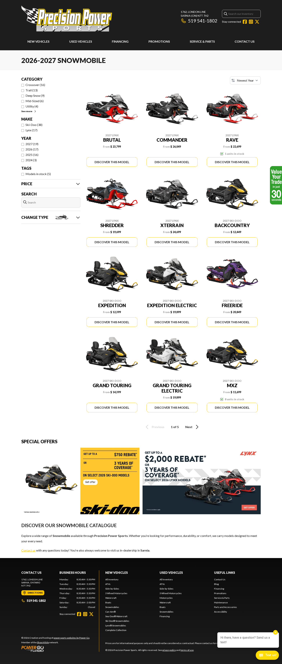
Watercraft (110, 597)
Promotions (159, 41)
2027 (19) (32, 144)
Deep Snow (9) (35, 95)
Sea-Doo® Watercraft (116, 616)
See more (26, 111)
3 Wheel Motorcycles (116, 593)
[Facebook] (244, 21)
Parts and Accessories (225, 607)
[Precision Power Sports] (66, 18)
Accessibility (220, 611)
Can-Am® (110, 611)
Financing (120, 41)
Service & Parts (202, 41)
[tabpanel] (77, 593)
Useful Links (224, 572)
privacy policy (169, 650)
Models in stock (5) (38, 174)
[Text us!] (267, 655)
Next (188, 427)
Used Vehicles (80, 41)
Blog (216, 584)
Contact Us (245, 41)
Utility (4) (32, 106)
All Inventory (111, 579)
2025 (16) (32, 154)
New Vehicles (38, 41)
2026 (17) (32, 149)
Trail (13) (32, 90)
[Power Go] (55, 649)
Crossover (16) (35, 85)
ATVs (107, 584)
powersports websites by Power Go (71, 637)
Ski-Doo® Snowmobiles (117, 620)
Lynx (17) (31, 130)
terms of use (187, 650)
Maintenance (221, 602)
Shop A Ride (43, 642)
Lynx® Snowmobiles (115, 625)
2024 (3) (31, 160)
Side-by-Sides (112, 588)
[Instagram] (251, 21)
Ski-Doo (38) (34, 125)
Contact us (28, 550)
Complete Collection (115, 630)
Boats (108, 602)
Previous (158, 427)
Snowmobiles (112, 607)
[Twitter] (257, 21)
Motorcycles (166, 597)
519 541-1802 (202, 20)
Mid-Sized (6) (35, 101)
